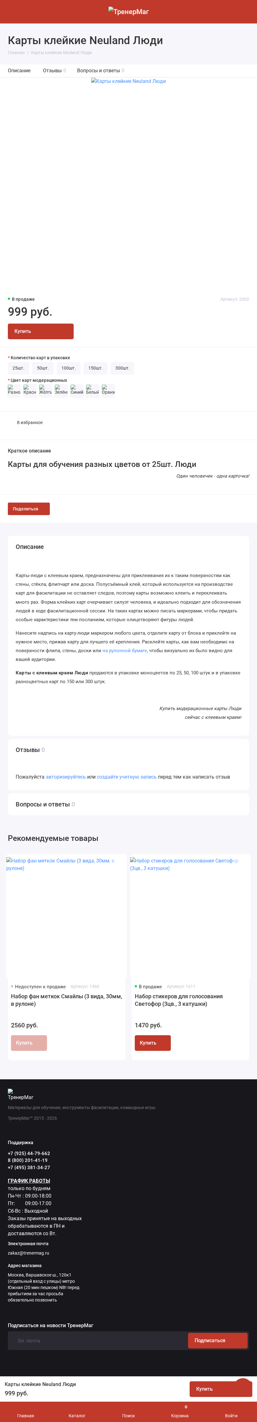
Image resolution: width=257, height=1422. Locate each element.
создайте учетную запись (127, 777)
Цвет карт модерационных (39, 380)
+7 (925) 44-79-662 (29, 1153)
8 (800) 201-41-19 (28, 1160)
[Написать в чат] (242, 1387)
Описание (19, 71)
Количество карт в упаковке (40, 357)
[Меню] (12, 11)
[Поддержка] (245, 11)
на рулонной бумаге (124, 650)
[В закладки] (115, 864)
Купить (148, 1043)
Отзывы (54, 71)
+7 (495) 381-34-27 (29, 1167)
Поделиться (25, 508)
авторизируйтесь (66, 777)
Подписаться (210, 1340)
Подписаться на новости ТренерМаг (50, 1325)
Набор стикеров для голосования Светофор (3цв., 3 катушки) (179, 1000)
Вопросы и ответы (100, 71)
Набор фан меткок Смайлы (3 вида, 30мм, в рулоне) (66, 1000)
